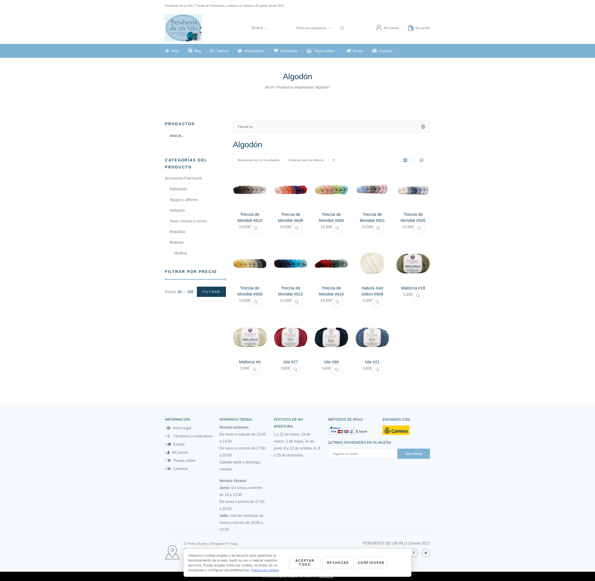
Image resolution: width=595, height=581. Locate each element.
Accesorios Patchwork (183, 178)
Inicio (175, 51)
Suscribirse (413, 454)
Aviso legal (182, 428)
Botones (176, 242)
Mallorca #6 (250, 362)
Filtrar (211, 292)
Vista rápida (256, 228)
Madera (180, 253)
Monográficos (254, 51)
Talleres (222, 51)
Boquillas (177, 232)
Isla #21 (372, 362)
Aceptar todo (304, 562)
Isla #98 (331, 362)
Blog (198, 51)
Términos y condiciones (192, 436)
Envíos (358, 51)
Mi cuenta (180, 452)
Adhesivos (178, 189)
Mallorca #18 (413, 288)
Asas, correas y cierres (188, 221)
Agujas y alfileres (184, 200)
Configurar (371, 563)
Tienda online (324, 51)
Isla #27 (290, 362)
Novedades (289, 51)
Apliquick (177, 210)
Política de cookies (265, 570)
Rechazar (338, 563)
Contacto (385, 51)
